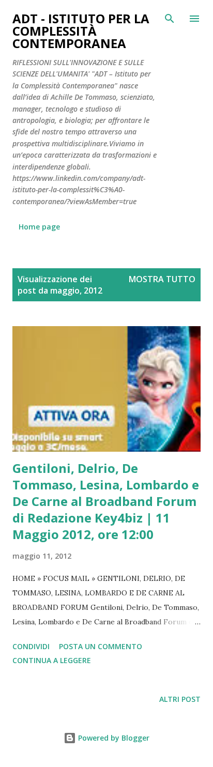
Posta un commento (100, 646)
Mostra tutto (162, 279)
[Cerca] (169, 18)
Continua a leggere (51, 660)
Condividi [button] (31, 646)
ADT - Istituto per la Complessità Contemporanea (80, 31)
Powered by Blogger (112, 738)
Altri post (180, 699)
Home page (39, 227)
